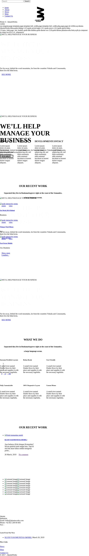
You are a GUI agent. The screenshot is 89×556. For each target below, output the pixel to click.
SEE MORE (6, 74)
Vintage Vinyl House (6, 227)
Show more (6, 253)
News (2, 546)
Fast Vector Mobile (6, 243)
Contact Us (4, 553)
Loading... (5, 255)
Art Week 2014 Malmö (7, 210)
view (11, 206)
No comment (23, 455)
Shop (2, 550)
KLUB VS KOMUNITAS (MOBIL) (16, 440)
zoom (4, 206)
